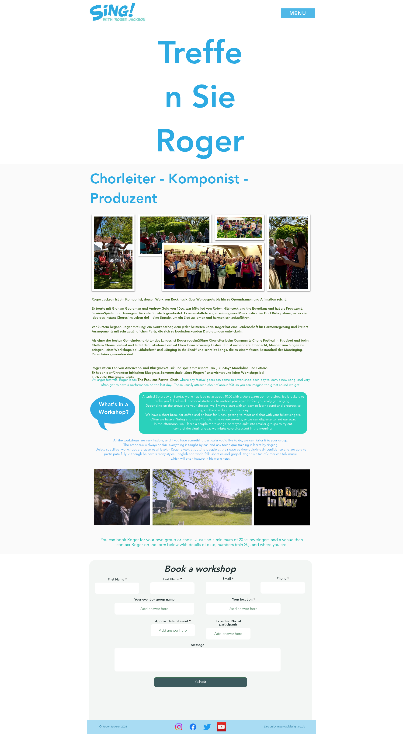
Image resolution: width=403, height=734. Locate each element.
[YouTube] (221, 726)
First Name (116, 579)
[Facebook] (193, 726)
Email (226, 578)
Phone (281, 578)
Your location (242, 599)
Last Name (171, 579)
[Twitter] (207, 726)
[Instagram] (178, 726)
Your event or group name (154, 599)
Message (197, 645)
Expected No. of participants (228, 622)
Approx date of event (171, 621)
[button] (298, 13)
